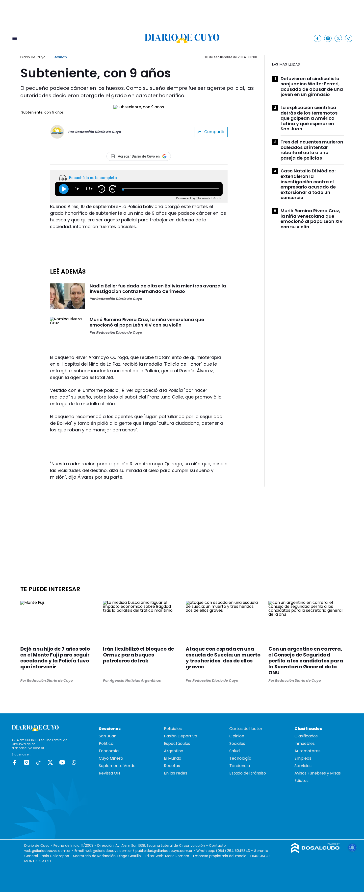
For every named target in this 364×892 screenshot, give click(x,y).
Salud (234, 751)
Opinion (236, 736)
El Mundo (172, 758)
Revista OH (109, 773)
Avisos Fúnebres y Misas (317, 773)
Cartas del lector (245, 728)
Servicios (303, 766)
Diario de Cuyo (33, 57)
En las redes (175, 773)
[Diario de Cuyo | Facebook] (317, 38)
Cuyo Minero (111, 758)
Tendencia (239, 766)
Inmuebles (304, 743)
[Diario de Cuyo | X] (338, 38)
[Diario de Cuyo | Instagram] (328, 38)
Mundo (60, 57)
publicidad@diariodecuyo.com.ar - (165, 850)
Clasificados (306, 736)
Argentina (173, 751)
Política (106, 743)
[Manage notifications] (352, 847)
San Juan (107, 736)
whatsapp (74, 762)
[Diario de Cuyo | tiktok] (349, 38)
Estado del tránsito (247, 773)
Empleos (302, 758)
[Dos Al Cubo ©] (315, 851)
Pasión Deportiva (180, 736)
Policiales (173, 728)
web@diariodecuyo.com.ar (47, 850)
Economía (109, 751)
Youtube (62, 762)
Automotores (307, 751)
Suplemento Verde (117, 766)
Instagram (26, 762)
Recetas (172, 766)
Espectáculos (177, 743)
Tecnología (240, 758)
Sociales (237, 743)
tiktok (38, 762)
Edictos (301, 780)
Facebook (15, 762)
